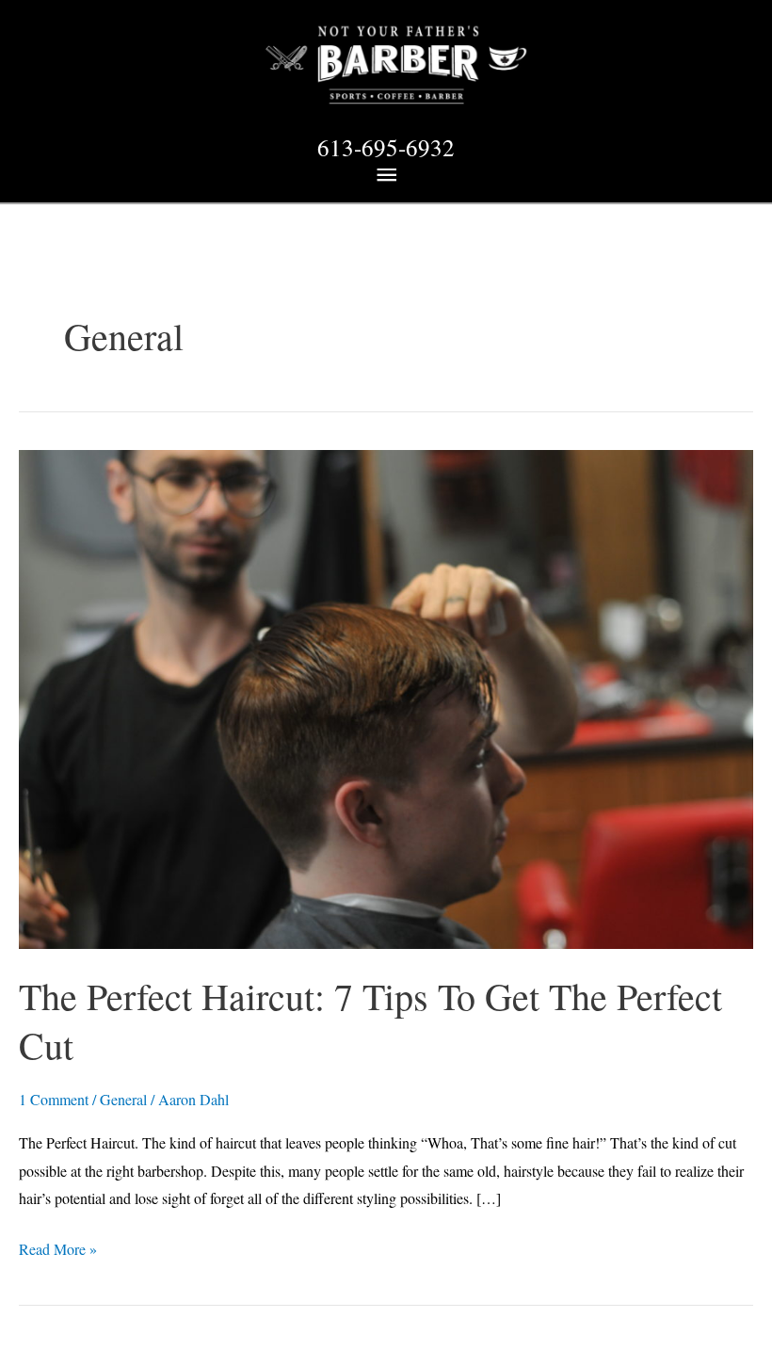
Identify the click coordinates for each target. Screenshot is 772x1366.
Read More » (58, 1250)
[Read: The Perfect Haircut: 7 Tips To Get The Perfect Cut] (386, 697)
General (123, 1099)
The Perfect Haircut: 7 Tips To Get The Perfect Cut (370, 1020)
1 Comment (53, 1099)
